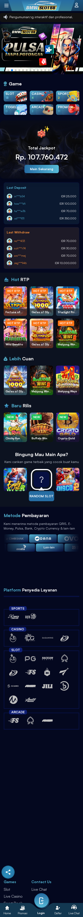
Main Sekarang (41, 169)
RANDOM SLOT (41, 496)
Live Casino (13, 896)
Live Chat (39, 889)
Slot (7, 889)
